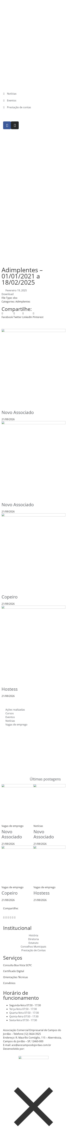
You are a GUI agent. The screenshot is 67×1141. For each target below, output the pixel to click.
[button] (7, 315)
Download (8, 294)
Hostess (10, 689)
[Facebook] (7, 125)
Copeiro (10, 597)
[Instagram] (15, 125)
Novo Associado (18, 412)
